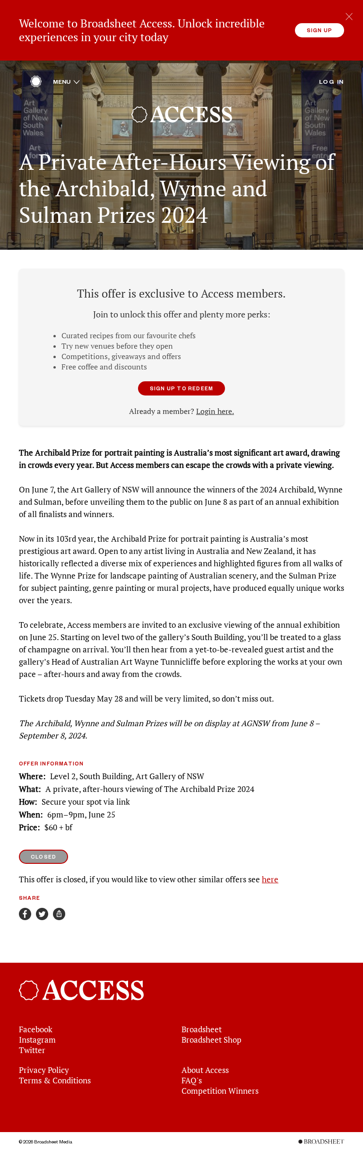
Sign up (319, 30)
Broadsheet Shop (212, 1040)
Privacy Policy (44, 1070)
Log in (331, 81)
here (270, 879)
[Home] (36, 84)
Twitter (32, 1050)
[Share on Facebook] (25, 914)
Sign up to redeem (181, 388)
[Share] (59, 914)
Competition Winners (220, 1091)
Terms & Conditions (55, 1080)
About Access (205, 1070)
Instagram (37, 1040)
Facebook (35, 1029)
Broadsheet (202, 1029)
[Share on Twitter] (42, 914)
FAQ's (192, 1080)
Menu (66, 81)
